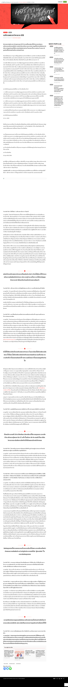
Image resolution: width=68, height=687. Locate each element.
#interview (18, 663)
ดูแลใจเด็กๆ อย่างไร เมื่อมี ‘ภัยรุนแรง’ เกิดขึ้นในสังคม (19, 658)
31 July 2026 (38, 657)
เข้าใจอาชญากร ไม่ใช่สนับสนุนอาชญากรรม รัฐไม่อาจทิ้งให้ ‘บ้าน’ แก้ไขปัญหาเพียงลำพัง (30, 652)
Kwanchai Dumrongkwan (16, 37)
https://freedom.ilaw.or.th (9, 339)
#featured (6, 663)
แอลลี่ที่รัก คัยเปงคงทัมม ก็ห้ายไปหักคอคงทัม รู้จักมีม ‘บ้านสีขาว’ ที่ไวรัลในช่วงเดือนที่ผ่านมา (59, 50)
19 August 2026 (7, 657)
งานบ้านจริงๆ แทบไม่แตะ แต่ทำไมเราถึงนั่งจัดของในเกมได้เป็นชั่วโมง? (59, 79)
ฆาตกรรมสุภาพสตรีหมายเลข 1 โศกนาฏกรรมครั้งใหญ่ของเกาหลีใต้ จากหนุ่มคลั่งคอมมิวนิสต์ (58, 88)
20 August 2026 (57, 82)
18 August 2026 (57, 55)
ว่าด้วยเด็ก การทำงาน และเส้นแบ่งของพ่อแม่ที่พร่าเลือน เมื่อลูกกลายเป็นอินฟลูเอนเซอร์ (59, 61)
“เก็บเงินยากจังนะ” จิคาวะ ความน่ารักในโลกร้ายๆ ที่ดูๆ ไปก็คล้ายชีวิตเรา (59, 70)
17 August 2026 (57, 93)
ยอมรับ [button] (65, 1)
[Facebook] (4, 668)
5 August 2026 (28, 655)
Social (5, 32)
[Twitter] (7, 668)
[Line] (10, 668)
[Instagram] (57, 678)
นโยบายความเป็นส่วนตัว (21, 678)
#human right (12, 663)
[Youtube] (59, 678)
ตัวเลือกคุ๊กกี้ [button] (60, 1)
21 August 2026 (57, 74)
